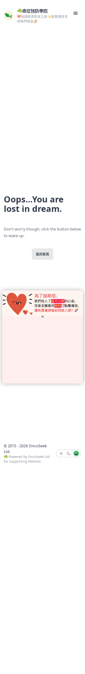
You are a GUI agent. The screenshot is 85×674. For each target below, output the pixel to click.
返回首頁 (42, 254)
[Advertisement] (42, 350)
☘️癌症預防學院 (32, 11)
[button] (75, 13)
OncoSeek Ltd (39, 456)
